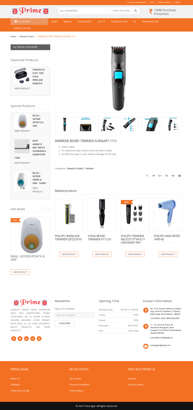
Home (54, 21)
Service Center (22, 28)
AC (134, 21)
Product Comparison (136, 2)
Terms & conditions (79, 384)
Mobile (68, 21)
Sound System (119, 21)
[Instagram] (32, 338)
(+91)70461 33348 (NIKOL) (161, 337)
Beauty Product (27, 36)
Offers (178, 2)
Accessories (85, 21)
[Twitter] (20, 338)
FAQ (152, 2)
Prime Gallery (164, 2)
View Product (69, 254)
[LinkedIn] (26, 338)
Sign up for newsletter (65, 308)
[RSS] (39, 338)
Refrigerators (150, 21)
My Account (75, 378)
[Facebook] (13, 338)
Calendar (15, 384)
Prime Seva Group (20, 390)
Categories (24, 21)
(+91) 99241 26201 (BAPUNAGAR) (164, 318)
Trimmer (89, 168)
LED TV (101, 21)
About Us (15, 378)
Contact (132, 378)
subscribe (64, 323)
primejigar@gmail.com (160, 345)
